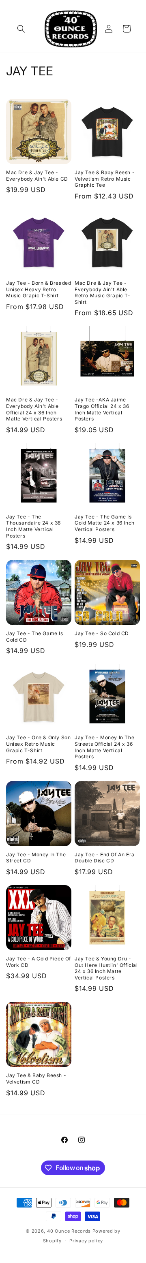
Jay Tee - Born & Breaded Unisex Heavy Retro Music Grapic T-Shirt (38, 289)
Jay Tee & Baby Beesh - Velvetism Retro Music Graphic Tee (105, 178)
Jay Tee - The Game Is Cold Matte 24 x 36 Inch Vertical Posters (105, 523)
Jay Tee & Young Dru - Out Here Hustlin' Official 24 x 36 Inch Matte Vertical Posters (106, 968)
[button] (21, 29)
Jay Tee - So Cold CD (102, 633)
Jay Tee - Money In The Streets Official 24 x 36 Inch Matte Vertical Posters (104, 747)
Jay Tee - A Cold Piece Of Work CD (38, 962)
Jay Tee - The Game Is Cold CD (34, 636)
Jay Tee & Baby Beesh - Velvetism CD (36, 1078)
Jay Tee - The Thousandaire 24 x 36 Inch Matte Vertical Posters (33, 526)
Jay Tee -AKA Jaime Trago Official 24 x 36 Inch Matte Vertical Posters (102, 409)
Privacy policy (86, 1241)
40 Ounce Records (69, 1231)
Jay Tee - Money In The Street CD (36, 857)
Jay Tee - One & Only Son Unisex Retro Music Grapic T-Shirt (38, 743)
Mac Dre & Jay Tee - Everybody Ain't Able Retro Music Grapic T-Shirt (103, 292)
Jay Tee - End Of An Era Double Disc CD (105, 857)
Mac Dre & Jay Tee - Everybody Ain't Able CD (37, 175)
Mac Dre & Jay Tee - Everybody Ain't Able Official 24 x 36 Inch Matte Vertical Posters (34, 409)
